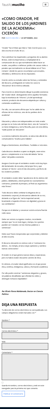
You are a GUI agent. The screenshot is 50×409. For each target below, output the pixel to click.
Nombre (6, 320)
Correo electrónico (10, 331)
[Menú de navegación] (45, 5)
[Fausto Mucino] (13, 4)
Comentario (7, 352)
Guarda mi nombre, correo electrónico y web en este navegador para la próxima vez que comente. (23, 386)
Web (3, 341)
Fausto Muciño (12, 38)
